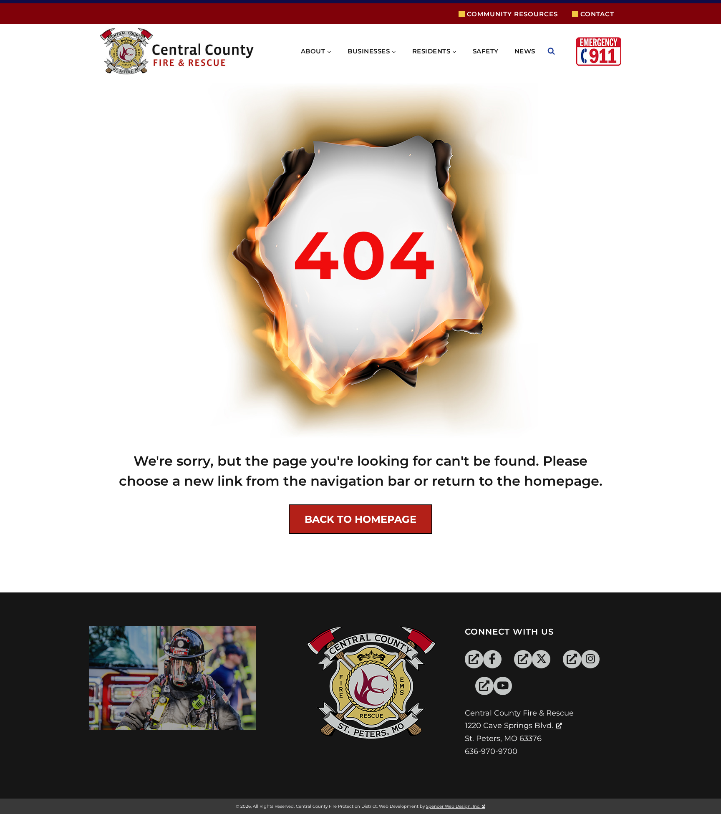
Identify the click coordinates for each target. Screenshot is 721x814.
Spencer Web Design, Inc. (453, 806)
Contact (597, 14)
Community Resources (512, 14)
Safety (486, 51)
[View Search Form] (559, 51)
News (524, 51)
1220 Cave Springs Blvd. (509, 725)
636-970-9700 (491, 751)
